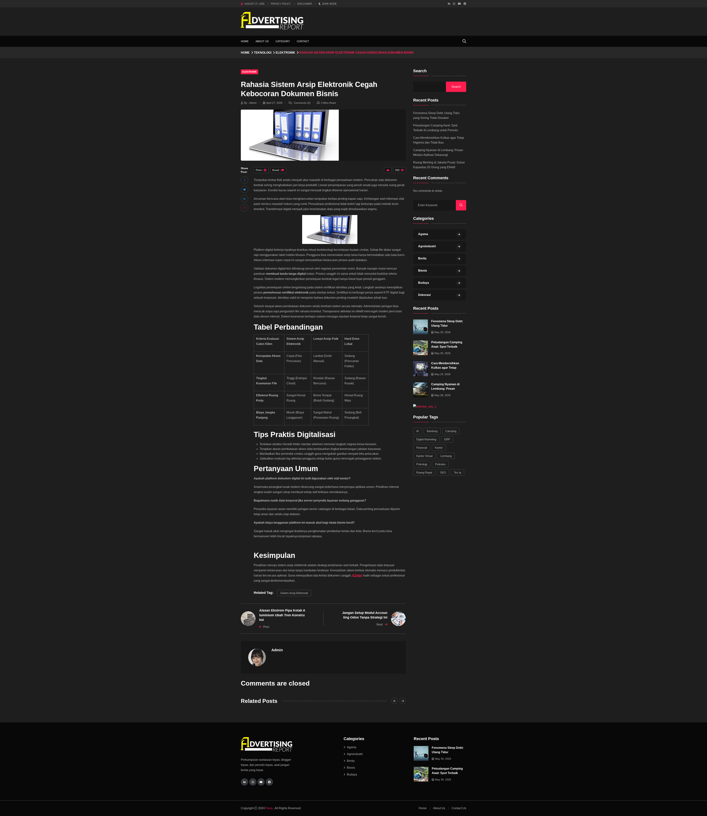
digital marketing (426, 439)
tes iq (457, 472)
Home (245, 41)
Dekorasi (424, 294)
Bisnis (422, 270)
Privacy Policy (281, 3)
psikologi (421, 464)
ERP (447, 439)
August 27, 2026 (254, 3)
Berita (422, 258)
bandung (432, 431)
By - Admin (250, 102)
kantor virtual (424, 455)
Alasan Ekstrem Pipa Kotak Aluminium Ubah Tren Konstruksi (282, 615)
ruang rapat (424, 472)
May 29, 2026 (443, 374)
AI (417, 431)
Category (283, 41)
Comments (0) (302, 102)
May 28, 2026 (443, 395)
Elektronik (285, 52)
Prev (266, 626)
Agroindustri (427, 246)
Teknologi (262, 52)
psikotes (440, 464)
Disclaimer (304, 3)
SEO (443, 472)
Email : (276, 170)
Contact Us (459, 808)
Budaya (423, 282)
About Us (262, 41)
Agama (423, 234)
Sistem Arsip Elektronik (294, 593)
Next (380, 624)
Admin (277, 650)
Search (420, 71)
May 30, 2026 (443, 332)
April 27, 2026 (274, 102)
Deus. (269, 808)
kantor (439, 447)
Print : (259, 170)
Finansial (421, 447)
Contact (303, 41)
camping (450, 431)
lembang (446, 455)
